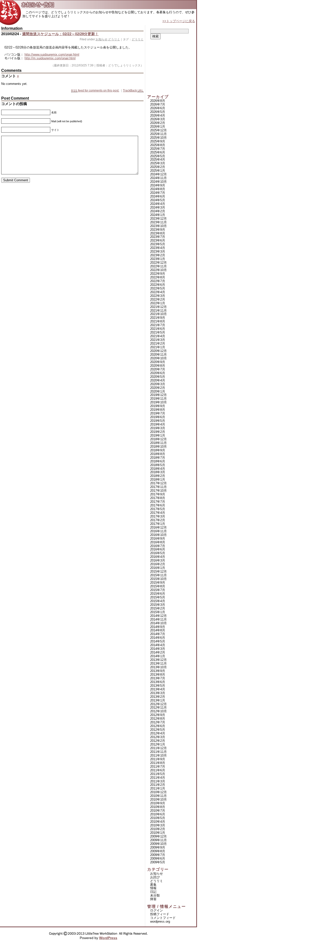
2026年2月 (157, 123)
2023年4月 (157, 248)
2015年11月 (158, 575)
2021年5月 (157, 332)
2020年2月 (157, 388)
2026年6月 (157, 108)
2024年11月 (158, 178)
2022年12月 (158, 262)
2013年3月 (157, 693)
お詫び (155, 877)
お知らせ (101, 39)
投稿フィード (159, 914)
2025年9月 (157, 141)
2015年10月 (158, 579)
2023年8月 (157, 233)
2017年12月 (158, 483)
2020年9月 (157, 362)
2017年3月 (157, 516)
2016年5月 (157, 553)
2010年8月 (157, 807)
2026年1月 (157, 126)
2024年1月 (157, 215)
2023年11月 (158, 222)
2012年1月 (157, 744)
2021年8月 (157, 321)
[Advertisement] (171, 66)
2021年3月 (157, 340)
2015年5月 (157, 597)
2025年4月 (157, 159)
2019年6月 (157, 417)
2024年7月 (157, 193)
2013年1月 (157, 700)
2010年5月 (157, 818)
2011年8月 (157, 763)
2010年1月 (157, 833)
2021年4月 (157, 336)
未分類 (155, 895)
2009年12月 (158, 836)
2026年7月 (157, 104)
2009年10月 (158, 844)
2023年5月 (157, 244)
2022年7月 (157, 281)
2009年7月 (157, 855)
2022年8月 (157, 277)
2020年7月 (157, 369)
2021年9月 (157, 317)
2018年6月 (157, 461)
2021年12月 (158, 307)
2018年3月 (157, 472)
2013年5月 (157, 685)
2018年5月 (157, 465)
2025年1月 (157, 170)
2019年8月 (157, 409)
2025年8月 (157, 145)
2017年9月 (157, 494)
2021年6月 (157, 329)
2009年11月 (158, 840)
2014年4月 (157, 645)
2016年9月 (157, 538)
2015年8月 (157, 586)
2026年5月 (157, 112)
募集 (153, 884)
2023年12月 (158, 218)
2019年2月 (157, 432)
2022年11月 (158, 266)
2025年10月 (158, 137)
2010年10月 (158, 799)
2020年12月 (158, 351)
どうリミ (114, 39)
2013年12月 (158, 660)
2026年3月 (157, 119)
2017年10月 (158, 490)
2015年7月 (157, 590)
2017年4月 (157, 513)
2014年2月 (157, 652)
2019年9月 (157, 406)
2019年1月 (157, 435)
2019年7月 (157, 413)
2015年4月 (157, 601)
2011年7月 (157, 766)
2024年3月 (157, 207)
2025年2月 (157, 167)
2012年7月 (157, 722)
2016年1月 (157, 568)
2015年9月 (157, 582)
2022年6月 (157, 285)
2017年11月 (158, 487)
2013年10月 (158, 667)
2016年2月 (157, 564)
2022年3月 (157, 296)
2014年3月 (157, 649)
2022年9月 (157, 273)
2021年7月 (157, 325)
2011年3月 (157, 781)
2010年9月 (157, 803)
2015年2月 (157, 608)
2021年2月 (157, 343)
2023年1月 (157, 259)
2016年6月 (157, 549)
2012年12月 (158, 704)
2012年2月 (157, 741)
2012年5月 (157, 729)
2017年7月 (157, 501)
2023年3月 (157, 251)
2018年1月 (157, 479)
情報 (153, 888)
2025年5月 (157, 156)
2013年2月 (157, 697)
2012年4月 (157, 733)
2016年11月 (158, 531)
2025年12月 (158, 130)
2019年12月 (158, 395)
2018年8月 (157, 454)
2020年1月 (157, 391)
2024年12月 (158, 174)
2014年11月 (158, 619)
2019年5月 (157, 421)
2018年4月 (157, 469)
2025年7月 (157, 149)
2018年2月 (157, 476)
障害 (153, 899)
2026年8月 (157, 101)
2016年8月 (157, 542)
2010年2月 (157, 829)
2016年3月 (157, 560)
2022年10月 (158, 270)
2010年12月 (158, 792)
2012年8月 (157, 718)
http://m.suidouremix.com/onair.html (50, 58)
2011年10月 (158, 755)
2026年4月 (157, 115)
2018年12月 (158, 439)
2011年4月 (157, 777)
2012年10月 (158, 711)
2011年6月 (157, 770)
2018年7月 (157, 457)
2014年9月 (157, 627)
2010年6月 (157, 814)
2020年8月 (157, 365)
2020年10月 (158, 358)
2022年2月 (157, 299)
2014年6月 (157, 637)
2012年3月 (157, 737)
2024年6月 (157, 196)
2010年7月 (157, 810)
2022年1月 (157, 303)
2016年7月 (157, 546)
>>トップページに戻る (178, 21)
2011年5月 (157, 774)
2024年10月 (158, 181)
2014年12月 (158, 616)
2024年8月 (157, 189)
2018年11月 (158, 443)
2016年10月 (158, 535)
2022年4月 (157, 292)
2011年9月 (157, 759)
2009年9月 (157, 847)
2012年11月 (158, 707)
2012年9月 (157, 715)
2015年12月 (158, 571)
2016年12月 (158, 527)
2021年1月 (157, 347)
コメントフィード (163, 918)
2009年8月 (157, 851)
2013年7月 (157, 678)
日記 (153, 892)
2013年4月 (157, 689)
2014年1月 (157, 656)
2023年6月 (157, 240)
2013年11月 (158, 663)
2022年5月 (157, 288)
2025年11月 (158, 134)
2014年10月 (158, 623)
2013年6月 (157, 682)
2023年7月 (157, 237)
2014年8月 (157, 630)
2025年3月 (157, 163)
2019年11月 (158, 398)
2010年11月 (158, 796)
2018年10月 (158, 446)
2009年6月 (157, 858)
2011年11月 (158, 752)
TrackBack (133, 90)
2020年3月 (157, 384)
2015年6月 (157, 593)
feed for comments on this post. (95, 90)
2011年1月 (157, 788)
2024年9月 (157, 185)
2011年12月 (158, 748)
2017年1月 (157, 524)
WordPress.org (160, 921)
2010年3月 (157, 825)
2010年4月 (157, 821)
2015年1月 (157, 612)
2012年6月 (157, 726)
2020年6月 (157, 373)
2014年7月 (157, 634)
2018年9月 (157, 450)
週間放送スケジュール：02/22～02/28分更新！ (60, 34)
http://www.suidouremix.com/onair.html (52, 54)
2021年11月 (158, 310)
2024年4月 (157, 204)
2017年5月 (157, 509)
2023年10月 (158, 226)
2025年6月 (157, 152)
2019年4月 (157, 424)
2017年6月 (157, 505)
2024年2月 (157, 211)
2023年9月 (157, 229)
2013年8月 (157, 674)
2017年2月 (157, 520)
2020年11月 (158, 354)
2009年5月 (157, 862)
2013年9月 (157, 671)
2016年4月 (157, 557)
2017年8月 (157, 498)
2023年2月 (157, 255)
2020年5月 (157, 377)
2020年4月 (157, 380)
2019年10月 (158, 402)
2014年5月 (157, 641)
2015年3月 (157, 605)
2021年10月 (158, 314)
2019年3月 (157, 428)
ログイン (156, 910)
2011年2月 (157, 785)
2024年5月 (157, 200)
